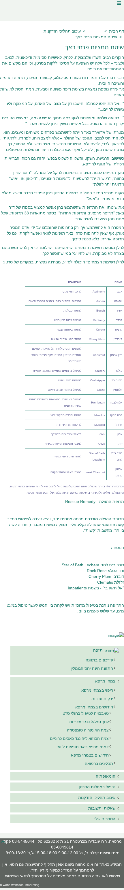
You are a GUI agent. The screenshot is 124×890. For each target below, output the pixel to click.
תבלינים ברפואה (99, 763)
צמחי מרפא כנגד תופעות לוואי (83, 746)
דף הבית (116, 31)
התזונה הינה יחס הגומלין (92, 668)
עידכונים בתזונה (99, 660)
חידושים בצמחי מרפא (94, 707)
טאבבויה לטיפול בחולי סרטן (85, 713)
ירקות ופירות (102, 698)
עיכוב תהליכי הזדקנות (62, 31)
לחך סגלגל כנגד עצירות (89, 721)
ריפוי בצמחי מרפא (97, 690)
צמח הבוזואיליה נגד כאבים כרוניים (79, 738)
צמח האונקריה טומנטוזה (88, 730)
